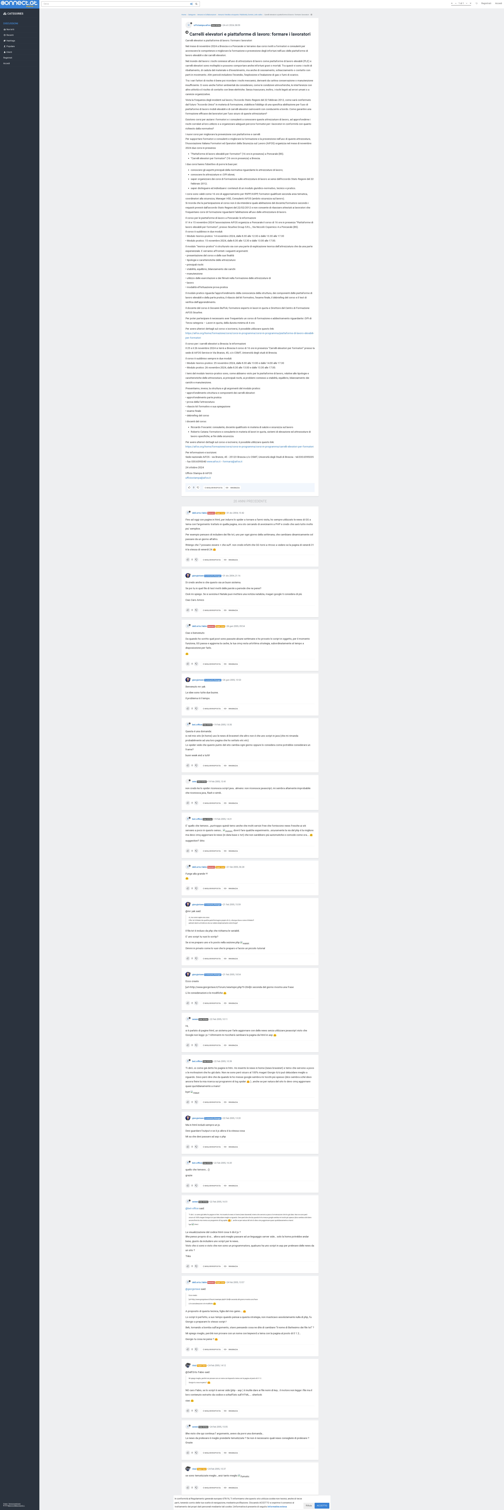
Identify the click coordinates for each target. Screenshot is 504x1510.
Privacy (5, 1503)
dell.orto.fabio (199, 513)
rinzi (194, 1365)
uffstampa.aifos (202, 25)
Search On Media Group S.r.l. (16, 1505)
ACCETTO (322, 1505)
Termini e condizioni (15, 1503)
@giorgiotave (192, 1289)
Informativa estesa (277, 1506)
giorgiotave (198, 575)
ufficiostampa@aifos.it (198, 477)
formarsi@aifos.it (232, 461)
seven (195, 1019)
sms (194, 781)
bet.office (197, 724)
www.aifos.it (213, 461)
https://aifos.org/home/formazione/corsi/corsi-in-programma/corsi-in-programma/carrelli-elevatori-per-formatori (249, 446)
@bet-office (192, 1208)
